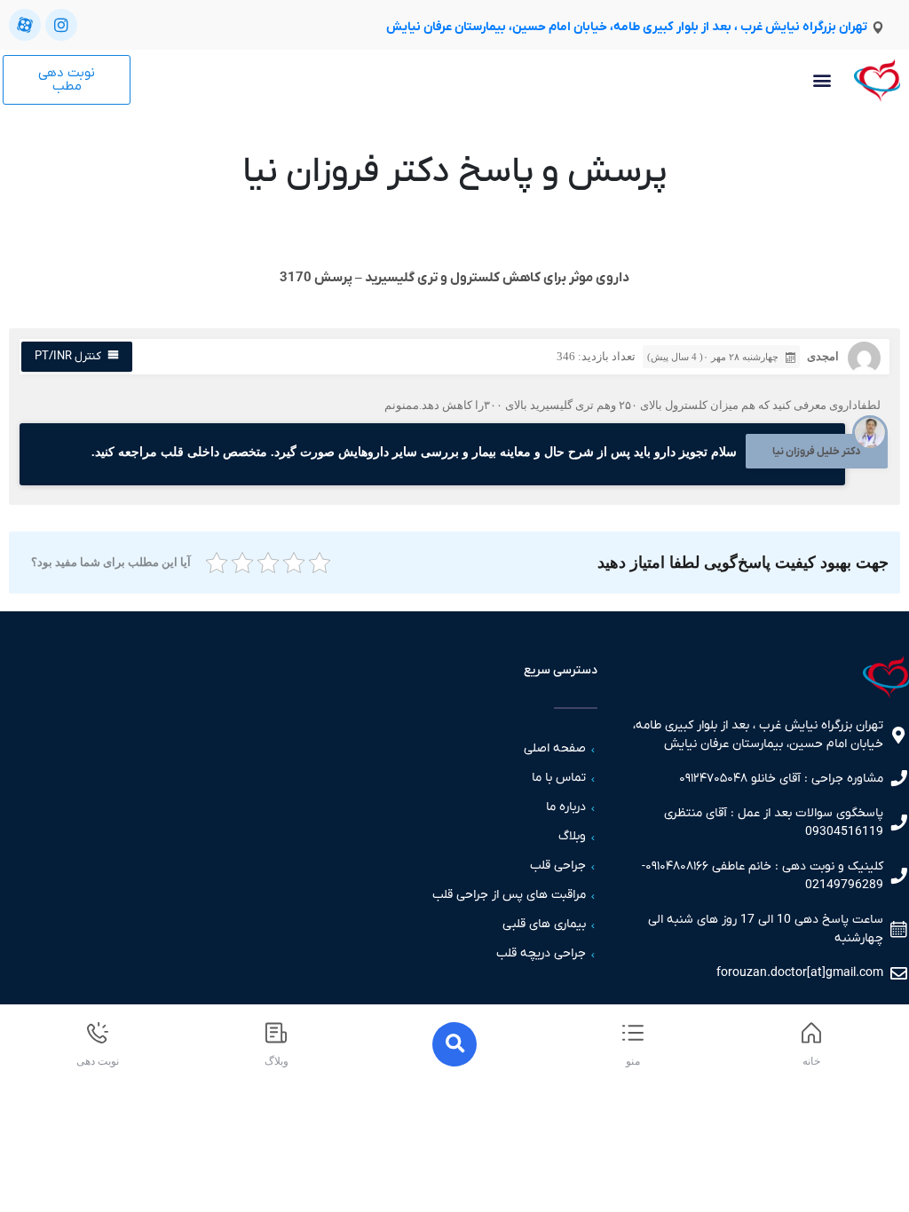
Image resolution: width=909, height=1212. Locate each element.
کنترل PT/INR (68, 356)
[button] (821, 80)
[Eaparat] (25, 25)
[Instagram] (61, 25)
